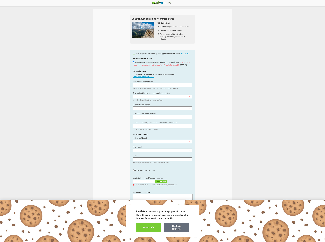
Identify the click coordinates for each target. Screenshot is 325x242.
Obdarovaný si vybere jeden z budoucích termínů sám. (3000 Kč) (161, 63)
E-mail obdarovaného (141, 105)
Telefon (136, 156)
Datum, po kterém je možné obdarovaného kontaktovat (155, 123)
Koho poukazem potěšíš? (143, 81)
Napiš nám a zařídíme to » (143, 77)
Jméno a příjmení (140, 138)
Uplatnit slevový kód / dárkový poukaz (148, 178)
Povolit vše (148, 227)
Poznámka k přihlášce (141, 192)
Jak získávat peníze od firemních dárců (153, 18)
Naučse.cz (161, 3)
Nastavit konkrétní (176, 227)
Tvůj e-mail (137, 147)
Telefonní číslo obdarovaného (144, 114)
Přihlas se (185, 53)
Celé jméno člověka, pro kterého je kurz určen (151, 93)
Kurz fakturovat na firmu (145, 170)
